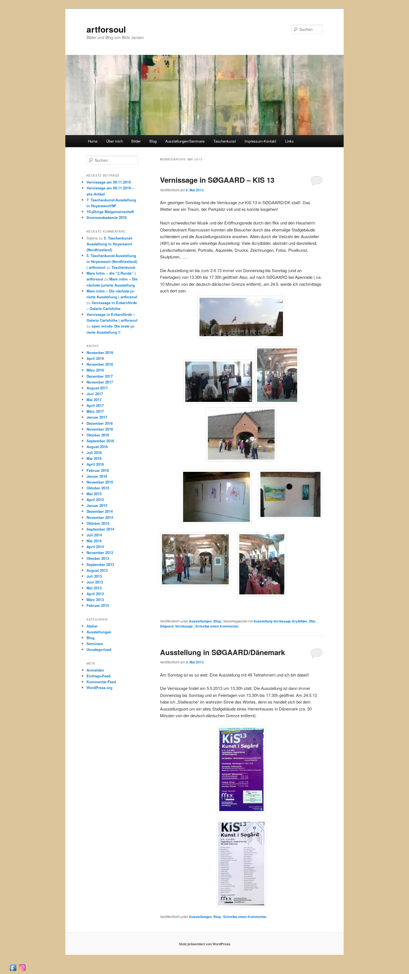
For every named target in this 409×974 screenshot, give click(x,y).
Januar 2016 (97, 476)
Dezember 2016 (100, 423)
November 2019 (100, 352)
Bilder (136, 141)
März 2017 (95, 411)
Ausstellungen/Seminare (184, 141)
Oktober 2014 (98, 523)
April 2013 (95, 593)
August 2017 (97, 387)
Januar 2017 (97, 417)
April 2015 (95, 499)
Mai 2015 (94, 493)
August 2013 (97, 570)
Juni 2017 (95, 393)
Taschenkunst (224, 141)
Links (289, 141)
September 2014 (100, 529)
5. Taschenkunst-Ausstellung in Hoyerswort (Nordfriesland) (110, 243)
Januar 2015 (97, 505)
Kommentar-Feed (101, 681)
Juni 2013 (95, 582)
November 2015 (100, 482)
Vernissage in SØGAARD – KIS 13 (217, 180)
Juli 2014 (94, 535)
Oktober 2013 (98, 558)
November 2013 (100, 552)
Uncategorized (99, 649)
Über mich (114, 141)
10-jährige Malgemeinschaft (110, 211)
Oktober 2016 (98, 435)
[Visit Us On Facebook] (13, 970)
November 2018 (100, 364)
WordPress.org (99, 687)
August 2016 (97, 446)
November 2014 (100, 517)
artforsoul (106, 29)
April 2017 (95, 405)
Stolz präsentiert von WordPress (204, 943)
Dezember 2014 (100, 511)
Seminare (95, 643)
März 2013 (95, 599)
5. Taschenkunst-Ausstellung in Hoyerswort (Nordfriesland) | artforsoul (112, 261)
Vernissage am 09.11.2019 (109, 182)
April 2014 (95, 546)
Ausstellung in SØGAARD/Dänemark (222, 652)
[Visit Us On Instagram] (22, 970)
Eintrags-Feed (98, 675)
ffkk (312, 621)
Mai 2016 (94, 458)
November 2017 (100, 382)
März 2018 (95, 370)
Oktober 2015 (98, 487)
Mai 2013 (94, 587)
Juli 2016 (94, 452)
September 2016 (100, 440)
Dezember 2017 (100, 376)
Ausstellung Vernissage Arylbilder (280, 621)
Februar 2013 (98, 605)
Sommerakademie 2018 (107, 217)
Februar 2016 (98, 470)
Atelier (92, 626)
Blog (153, 141)
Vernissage (184, 626)
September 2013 (100, 564)
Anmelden (95, 670)
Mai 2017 (94, 399)
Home (92, 141)
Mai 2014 (94, 540)
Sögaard (166, 626)
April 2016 (95, 464)
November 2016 (100, 429)
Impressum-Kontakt (260, 141)
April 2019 (95, 358)
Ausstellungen (200, 621)
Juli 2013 (94, 576)
